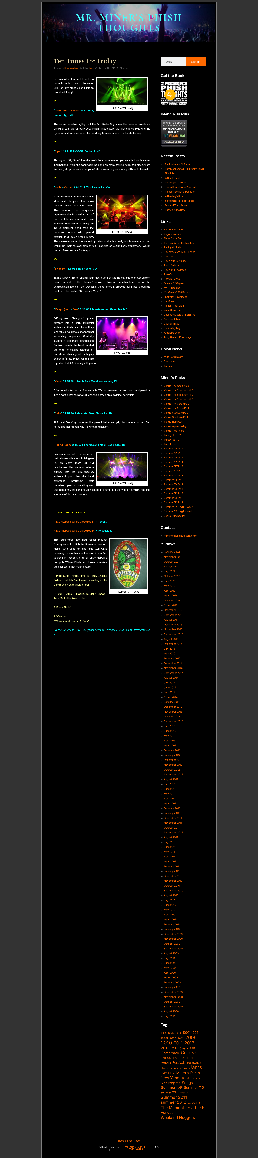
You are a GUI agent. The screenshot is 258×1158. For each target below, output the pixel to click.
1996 (178, 1032)
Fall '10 (178, 1058)
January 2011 (171, 871)
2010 (166, 1043)
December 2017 (173, 609)
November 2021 (173, 556)
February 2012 (172, 808)
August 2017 (171, 619)
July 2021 (169, 571)
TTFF (199, 1107)
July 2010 (169, 900)
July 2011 (169, 842)
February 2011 (172, 866)
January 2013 (172, 755)
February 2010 (172, 924)
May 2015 (169, 653)
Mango (59, 309)
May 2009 (170, 967)
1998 (195, 1032)
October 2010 (172, 885)
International (180, 1068)
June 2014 (170, 687)
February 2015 (172, 658)
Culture (188, 1053)
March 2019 (171, 595)
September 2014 (173, 672)
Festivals (179, 1062)
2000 (173, 1038)
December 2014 (173, 663)
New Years (170, 1078)
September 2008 (174, 1006)
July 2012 (169, 783)
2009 (191, 1037)
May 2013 (169, 735)
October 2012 (172, 769)
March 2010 (171, 919)
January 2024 (172, 551)
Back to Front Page (129, 1140)
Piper (58, 151)
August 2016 (171, 639)
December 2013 (173, 706)
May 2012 (169, 793)
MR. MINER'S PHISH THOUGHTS (129, 22)
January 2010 (172, 929)
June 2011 (170, 846)
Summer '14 (183, 1093)
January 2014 (172, 701)
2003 (181, 1038)
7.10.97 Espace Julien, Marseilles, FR (74, 521)
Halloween (194, 1062)
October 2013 (172, 716)
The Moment (172, 1107)
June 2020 (170, 581)
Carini (68, 187)
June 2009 (170, 962)
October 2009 (172, 943)
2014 (174, 1048)
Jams (91, 68)
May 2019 (169, 585)
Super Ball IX (194, 1103)
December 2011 (173, 817)
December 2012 (173, 759)
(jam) (67, 309)
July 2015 (169, 648)
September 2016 (173, 634)
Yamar (59, 381)
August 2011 (171, 837)
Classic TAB (187, 1048)
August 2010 (171, 895)
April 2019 (170, 590)
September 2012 (173, 774)
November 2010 (173, 880)
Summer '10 (194, 1087)
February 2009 (172, 982)
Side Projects (170, 1083)
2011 (178, 1043)
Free (75, 309)
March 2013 (171, 745)
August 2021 (171, 566)
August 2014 (171, 677)
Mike (171, 1073)
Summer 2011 (174, 1097)
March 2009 (171, 977)
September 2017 (173, 614)
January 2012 (172, 813)
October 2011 (172, 827)
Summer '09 (171, 1087)
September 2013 (173, 721)
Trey (189, 1108)
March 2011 (170, 861)
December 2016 (173, 624)
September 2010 (173, 890)
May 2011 (169, 851)
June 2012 (170, 788)
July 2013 (169, 725)
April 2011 (169, 856)
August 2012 (171, 779)
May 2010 (169, 909)
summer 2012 (173, 1102)
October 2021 (172, 561)
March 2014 (171, 697)
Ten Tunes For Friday (85, 61)
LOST (164, 1073)
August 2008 (171, 1011)
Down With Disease (67, 110)
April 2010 (170, 914)
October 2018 (172, 600)
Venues (167, 1112)
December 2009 (173, 933)
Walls (58, 187)
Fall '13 (190, 1058)
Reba (58, 413)
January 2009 (172, 987)
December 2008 (173, 991)
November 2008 (173, 996)
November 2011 (173, 822)
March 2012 (170, 803)
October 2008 (172, 1001)
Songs (187, 1083)
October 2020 (172, 576)
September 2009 (174, 948)
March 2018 (171, 605)
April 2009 (170, 972)
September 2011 (173, 832)
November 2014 (173, 667)
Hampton (166, 1068)
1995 (171, 1032)
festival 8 (166, 1062)
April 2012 (169, 798)
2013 (165, 1048)
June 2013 (170, 730)
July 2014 (169, 682)
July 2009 (170, 958)
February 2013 (172, 750)
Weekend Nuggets (178, 1117)
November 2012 (173, 764)
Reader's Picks (191, 1078)
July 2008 (170, 1016)
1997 (186, 1032)
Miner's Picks (188, 1073)
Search (195, 61)
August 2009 (171, 953)
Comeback (170, 1053)
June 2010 (170, 904)
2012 (189, 1043)
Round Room (63, 445)
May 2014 (169, 692)
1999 (164, 1038)
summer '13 (168, 1092)
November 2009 (173, 938)
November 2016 (173, 629)
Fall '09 (166, 1058)
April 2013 (170, 740)
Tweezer (60, 268)
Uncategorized (71, 68)
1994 (163, 1033)
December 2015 (173, 643)
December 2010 (173, 875)
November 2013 (173, 711)
